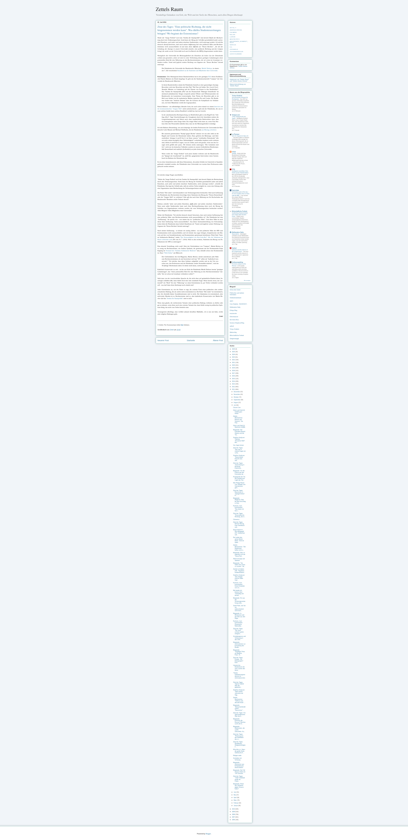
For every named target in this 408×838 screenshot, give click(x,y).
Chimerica (236, 519)
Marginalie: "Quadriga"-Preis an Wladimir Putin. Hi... (239, 652)
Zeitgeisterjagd (234, 338)
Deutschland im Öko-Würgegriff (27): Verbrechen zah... (239, 532)
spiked (232, 326)
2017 (233, 373)
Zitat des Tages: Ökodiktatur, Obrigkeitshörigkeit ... (239, 744)
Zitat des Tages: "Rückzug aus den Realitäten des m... (238, 736)
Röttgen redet (237, 755)
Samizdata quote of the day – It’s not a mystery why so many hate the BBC (240, 193)
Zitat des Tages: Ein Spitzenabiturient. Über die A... (239, 714)
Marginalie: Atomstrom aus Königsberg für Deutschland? (238, 765)
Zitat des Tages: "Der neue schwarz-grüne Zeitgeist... (238, 631)
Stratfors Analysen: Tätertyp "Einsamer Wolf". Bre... (239, 440)
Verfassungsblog (237, 262)
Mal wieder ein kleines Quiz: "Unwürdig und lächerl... (238, 593)
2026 (233, 349)
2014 (233, 381)
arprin (231, 301)
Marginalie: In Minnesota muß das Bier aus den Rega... (239, 616)
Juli (235, 405)
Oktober (236, 397)
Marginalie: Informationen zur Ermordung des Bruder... (239, 644)
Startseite (191, 340)
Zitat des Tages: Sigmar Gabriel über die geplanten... (238, 684)
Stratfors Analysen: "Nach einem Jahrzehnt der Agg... (239, 692)
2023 (233, 357)
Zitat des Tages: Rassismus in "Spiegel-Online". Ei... (239, 493)
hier (182, 325)
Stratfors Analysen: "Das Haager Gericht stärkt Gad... (239, 577)
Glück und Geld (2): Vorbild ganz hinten (239, 411)
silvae (234, 152)
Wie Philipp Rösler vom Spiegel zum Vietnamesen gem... (239, 485)
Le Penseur (235, 134)
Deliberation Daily (238, 232)
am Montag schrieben (209, 130)
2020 (233, 365)
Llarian (232, 36)
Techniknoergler (236, 51)
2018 (233, 370)
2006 (233, 819)
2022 (233, 360)
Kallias (232, 34)
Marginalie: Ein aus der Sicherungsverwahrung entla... (239, 600)
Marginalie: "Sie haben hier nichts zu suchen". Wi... (239, 564)
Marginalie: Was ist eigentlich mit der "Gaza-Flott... (239, 554)
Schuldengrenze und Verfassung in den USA (239, 638)
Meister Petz (235, 39)
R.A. (231, 47)
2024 (233, 354)
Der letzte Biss (234, 320)
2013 (233, 384)
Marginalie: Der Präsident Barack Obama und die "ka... (239, 432)
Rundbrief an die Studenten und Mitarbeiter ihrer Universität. (197, 70)
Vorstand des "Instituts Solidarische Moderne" (181, 251)
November (237, 394)
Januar (236, 805)
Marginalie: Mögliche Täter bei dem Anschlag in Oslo (239, 500)
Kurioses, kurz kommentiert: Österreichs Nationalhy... (238, 623)
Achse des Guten (235, 290)
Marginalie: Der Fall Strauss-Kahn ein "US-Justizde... (239, 771)
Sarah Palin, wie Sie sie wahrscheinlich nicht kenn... (239, 608)
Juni (235, 792)
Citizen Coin (237, 407)
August (236, 402)
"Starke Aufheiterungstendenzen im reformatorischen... (239, 676)
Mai (235, 795)
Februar (236, 803)
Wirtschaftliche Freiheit (239, 211)
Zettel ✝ (233, 27)
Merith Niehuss (207, 68)
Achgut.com (236, 115)
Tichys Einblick (237, 95)
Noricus (233, 44)
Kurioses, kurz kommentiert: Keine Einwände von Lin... (239, 585)
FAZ (209, 76)
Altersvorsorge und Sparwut (239, 559)
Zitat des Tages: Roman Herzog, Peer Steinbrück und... (239, 524)
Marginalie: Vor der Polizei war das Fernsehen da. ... (239, 472)
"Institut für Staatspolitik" (174, 298)
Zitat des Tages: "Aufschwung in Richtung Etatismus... (238, 465)
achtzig (234, 153)
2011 (233, 389)
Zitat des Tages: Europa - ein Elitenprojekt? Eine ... (238, 660)
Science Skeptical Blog (237, 323)
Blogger (208, 834)
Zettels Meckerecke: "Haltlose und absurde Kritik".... (239, 700)
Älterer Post (218, 340)
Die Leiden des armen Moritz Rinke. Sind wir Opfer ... (238, 540)
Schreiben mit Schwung (237, 759)
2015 (233, 378)
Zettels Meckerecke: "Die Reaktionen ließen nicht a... (239, 547)
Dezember (237, 391)
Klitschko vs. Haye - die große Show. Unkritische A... (239, 751)
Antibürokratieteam (235, 298)
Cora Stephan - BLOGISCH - (238, 304)
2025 (233, 351)
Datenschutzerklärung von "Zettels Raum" (238, 85)
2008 (233, 814)
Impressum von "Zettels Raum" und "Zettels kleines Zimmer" (239, 80)
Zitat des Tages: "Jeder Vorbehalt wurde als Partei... (239, 778)
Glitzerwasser (234, 316)
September (237, 400)
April (235, 797)
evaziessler (233, 313)
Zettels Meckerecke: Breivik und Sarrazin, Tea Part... (238, 419)
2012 (233, 386)
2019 (233, 368)
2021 (233, 362)
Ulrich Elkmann (236, 54)
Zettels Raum (169, 9)
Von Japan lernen (238, 445)
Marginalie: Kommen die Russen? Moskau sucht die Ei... (239, 721)
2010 (233, 809)
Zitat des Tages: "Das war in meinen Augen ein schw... (239, 450)
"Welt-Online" (168, 253)
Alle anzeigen (247, 280)
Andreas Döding (236, 30)
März (235, 800)
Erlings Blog (233, 310)
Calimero (233, 32)
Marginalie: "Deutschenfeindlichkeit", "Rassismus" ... (239, 707)
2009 (233, 811)
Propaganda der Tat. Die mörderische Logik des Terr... (239, 478)
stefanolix (234, 49)
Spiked (234, 248)
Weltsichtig (233, 332)
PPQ (233, 169)
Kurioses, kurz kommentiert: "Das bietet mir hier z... (238, 508)
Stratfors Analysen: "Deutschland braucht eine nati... (239, 458)
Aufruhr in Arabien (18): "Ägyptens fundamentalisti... (239, 570)
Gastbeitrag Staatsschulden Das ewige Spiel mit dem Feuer (240, 214)
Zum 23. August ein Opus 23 (240, 136)
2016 (233, 376)
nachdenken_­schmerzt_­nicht (239, 42)
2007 (233, 817)
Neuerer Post (163, 340)
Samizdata (235, 190)
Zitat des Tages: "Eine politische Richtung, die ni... (239, 515)
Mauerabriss (235, 234)
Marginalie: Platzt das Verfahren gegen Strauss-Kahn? (238, 786)
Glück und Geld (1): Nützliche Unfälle (239, 426)
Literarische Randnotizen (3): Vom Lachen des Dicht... (239, 667)
